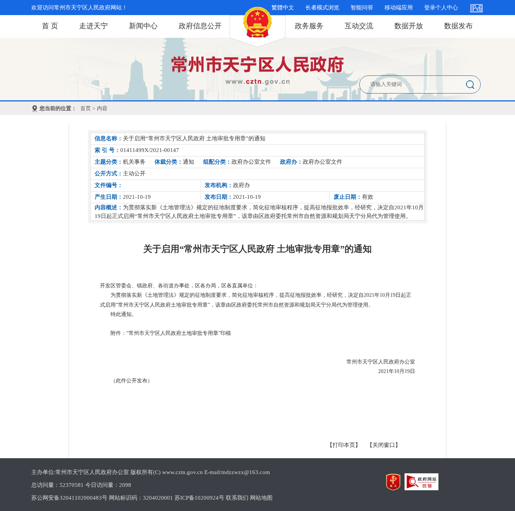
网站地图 (261, 498)
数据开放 (408, 26)
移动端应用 (399, 8)
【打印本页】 (344, 445)
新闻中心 (143, 26)
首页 (85, 108)
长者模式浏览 (322, 8)
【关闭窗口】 (384, 445)
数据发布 (458, 26)
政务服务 (309, 26)
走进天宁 (93, 26)
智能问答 (362, 8)
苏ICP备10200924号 (199, 498)
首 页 (50, 26)
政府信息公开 (200, 26)
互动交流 (359, 26)
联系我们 (237, 498)
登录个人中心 (441, 8)
